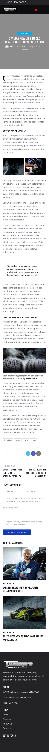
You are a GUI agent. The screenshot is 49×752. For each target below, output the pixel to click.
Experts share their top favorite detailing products (20, 589)
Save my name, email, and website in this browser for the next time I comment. (25, 500)
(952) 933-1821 (10, 702)
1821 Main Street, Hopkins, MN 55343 (21, 692)
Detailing (8, 440)
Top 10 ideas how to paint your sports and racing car (23, 638)
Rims (34, 440)
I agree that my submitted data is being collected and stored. (24, 523)
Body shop (24, 34)
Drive (18, 440)
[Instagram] (11, 741)
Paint (26, 440)
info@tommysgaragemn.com (17, 697)
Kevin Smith (31, 378)
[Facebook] (5, 741)
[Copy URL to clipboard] (44, 453)
